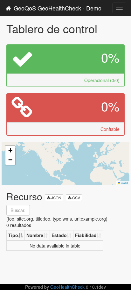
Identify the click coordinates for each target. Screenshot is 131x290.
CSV (75, 197)
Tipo (13, 235)
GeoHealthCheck (67, 287)
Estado (59, 235)
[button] (10, 150)
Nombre (34, 235)
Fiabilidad (86, 235)
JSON (55, 197)
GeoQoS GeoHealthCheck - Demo (56, 8)
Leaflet (124, 182)
